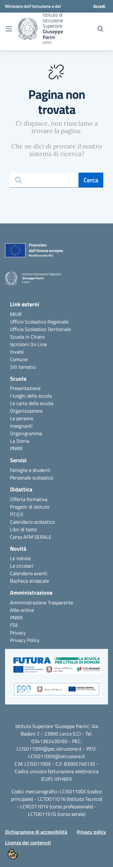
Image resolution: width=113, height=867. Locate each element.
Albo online (22, 610)
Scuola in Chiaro (27, 336)
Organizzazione (26, 411)
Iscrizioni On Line (28, 344)
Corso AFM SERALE (30, 537)
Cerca (90, 180)
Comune (19, 359)
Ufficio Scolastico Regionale (39, 321)
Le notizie (20, 558)
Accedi (99, 6)
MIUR (16, 314)
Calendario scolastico (32, 522)
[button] (56, 668)
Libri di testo (23, 529)
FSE (14, 625)
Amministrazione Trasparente (41, 602)
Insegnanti (21, 426)
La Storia (19, 441)
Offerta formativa (28, 499)
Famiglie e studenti (30, 470)
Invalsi (17, 352)
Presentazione (25, 388)
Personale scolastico (31, 477)
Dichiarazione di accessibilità (36, 832)
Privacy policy (91, 832)
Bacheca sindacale (29, 581)
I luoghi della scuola (31, 395)
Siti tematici (23, 367)
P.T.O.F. (17, 514)
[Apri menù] (9, 28)
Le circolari (21, 566)
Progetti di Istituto (29, 507)
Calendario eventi (28, 573)
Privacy (18, 632)
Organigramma (26, 433)
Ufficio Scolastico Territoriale (40, 329)
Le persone (21, 418)
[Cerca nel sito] (100, 28)
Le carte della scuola (31, 403)
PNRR (16, 448)
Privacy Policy (25, 640)
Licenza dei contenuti (28, 842)
